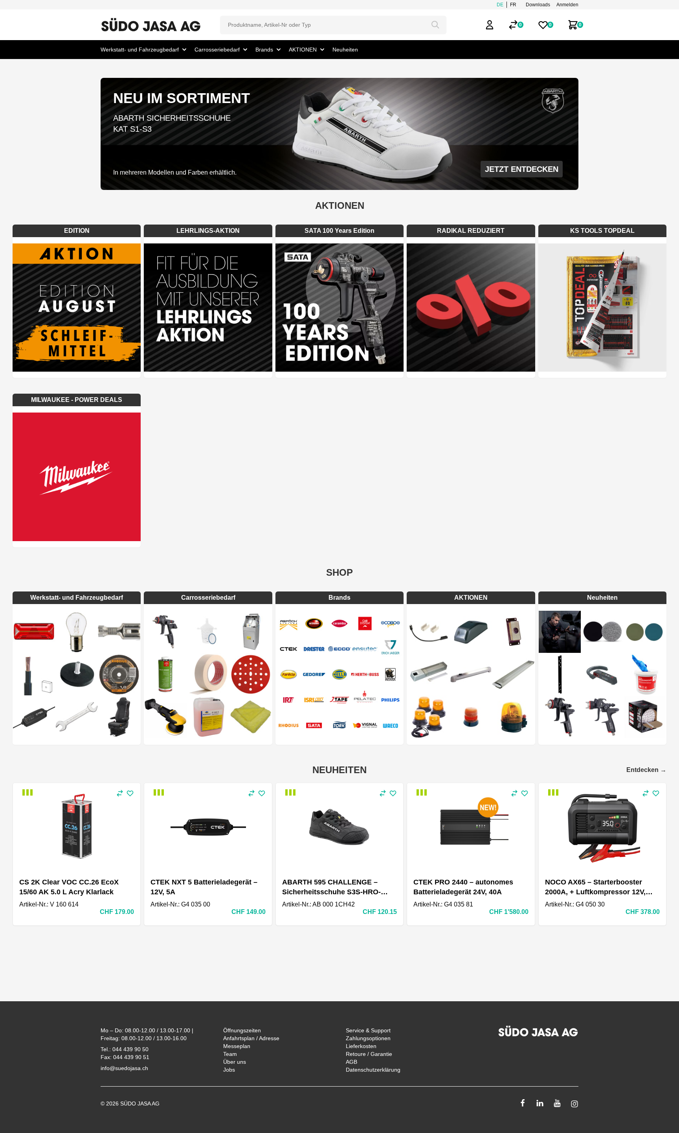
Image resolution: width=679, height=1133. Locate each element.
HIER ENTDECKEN (524, 169)
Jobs (229, 1070)
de (500, 4)
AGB (351, 1062)
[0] (513, 24)
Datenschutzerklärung (373, 1070)
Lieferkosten (361, 1046)
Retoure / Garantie (369, 1054)
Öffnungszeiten (242, 1030)
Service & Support (368, 1030)
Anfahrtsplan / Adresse (251, 1038)
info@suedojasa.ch (124, 1068)
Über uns (234, 1062)
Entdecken (646, 769)
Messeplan (236, 1046)
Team (230, 1054)
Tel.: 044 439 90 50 (125, 1049)
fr (513, 4)
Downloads (538, 4)
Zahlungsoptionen (368, 1038)
